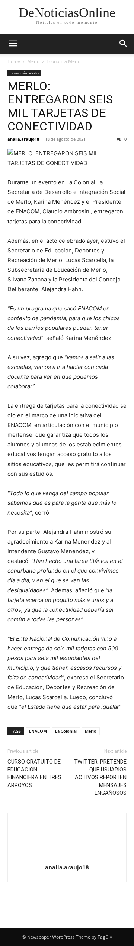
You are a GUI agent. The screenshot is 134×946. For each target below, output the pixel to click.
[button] (13, 44)
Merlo (33, 61)
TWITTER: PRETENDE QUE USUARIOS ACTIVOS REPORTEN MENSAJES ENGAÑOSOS (100, 777)
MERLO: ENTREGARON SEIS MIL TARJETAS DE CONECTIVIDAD (60, 106)
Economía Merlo (63, 61)
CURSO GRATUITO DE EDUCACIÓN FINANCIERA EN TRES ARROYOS (34, 773)
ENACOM (38, 731)
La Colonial (66, 731)
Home (13, 61)
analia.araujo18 (23, 139)
